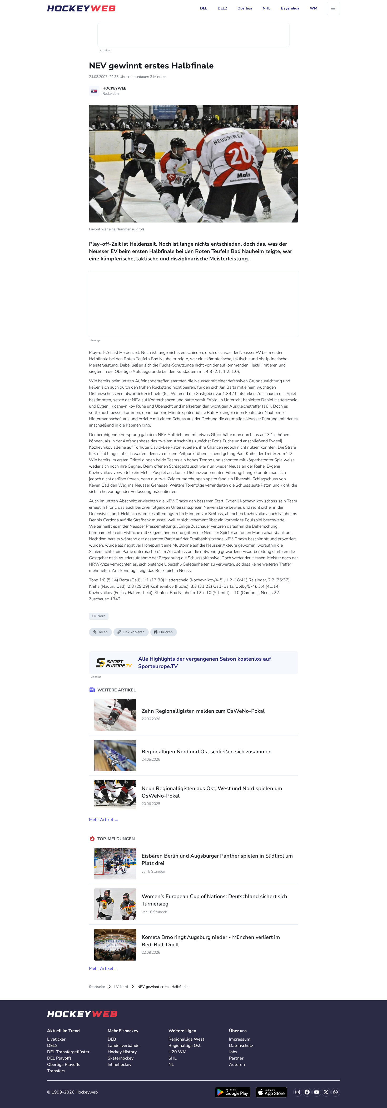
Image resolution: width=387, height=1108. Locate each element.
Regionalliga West (186, 1039)
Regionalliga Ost (184, 1045)
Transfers (56, 1071)
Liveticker (56, 1039)
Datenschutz (241, 1045)
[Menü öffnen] (333, 8)
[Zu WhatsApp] (335, 1092)
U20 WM (177, 1052)
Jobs (233, 1052)
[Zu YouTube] (316, 1092)
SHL (172, 1058)
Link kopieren (134, 632)
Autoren (237, 1064)
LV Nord (121, 986)
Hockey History (122, 1052)
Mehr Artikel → (103, 820)
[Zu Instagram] (298, 1092)
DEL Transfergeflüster (68, 1052)
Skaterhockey (120, 1058)
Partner (236, 1058)
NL (171, 1064)
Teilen (103, 632)
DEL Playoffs (59, 1058)
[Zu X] (326, 1092)
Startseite (97, 986)
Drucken (166, 632)
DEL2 (52, 1045)
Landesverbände (124, 1045)
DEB (112, 1039)
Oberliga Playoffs (63, 1064)
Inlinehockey (119, 1064)
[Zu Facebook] (307, 1092)
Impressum (239, 1039)
